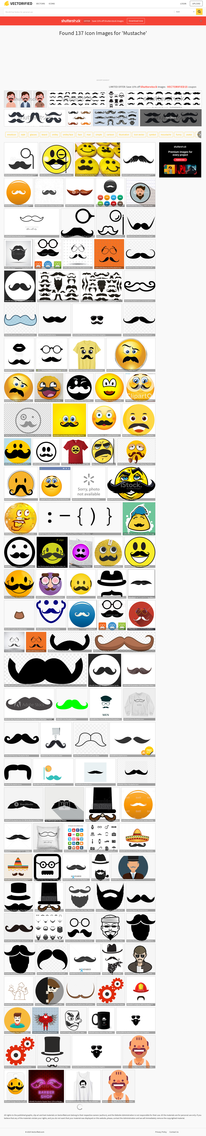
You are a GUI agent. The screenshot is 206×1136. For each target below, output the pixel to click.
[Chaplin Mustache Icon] (19, 615)
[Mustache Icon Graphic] (53, 772)
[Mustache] (81, 583)
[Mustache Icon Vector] (64, 804)
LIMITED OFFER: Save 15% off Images (137, 86)
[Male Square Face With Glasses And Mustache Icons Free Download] (47, 867)
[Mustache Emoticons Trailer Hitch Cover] (131, 355)
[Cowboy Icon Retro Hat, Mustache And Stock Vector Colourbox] (112, 959)
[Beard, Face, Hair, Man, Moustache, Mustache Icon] (79, 897)
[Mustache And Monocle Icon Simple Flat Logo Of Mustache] (21, 159)
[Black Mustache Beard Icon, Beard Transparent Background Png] (18, 927)
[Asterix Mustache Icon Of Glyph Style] (52, 959)
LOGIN (183, 3)
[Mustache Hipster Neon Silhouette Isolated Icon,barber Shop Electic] (46, 1086)
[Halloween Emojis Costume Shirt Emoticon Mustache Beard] (87, 355)
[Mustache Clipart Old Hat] (133, 867)
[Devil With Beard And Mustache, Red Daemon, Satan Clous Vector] (45, 1020)
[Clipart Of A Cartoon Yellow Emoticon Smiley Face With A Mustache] (140, 387)
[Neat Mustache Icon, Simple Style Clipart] (18, 837)
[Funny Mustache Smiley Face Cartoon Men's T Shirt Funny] (17, 451)
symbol (152, 134)
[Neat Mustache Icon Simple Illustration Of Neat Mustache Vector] (110, 192)
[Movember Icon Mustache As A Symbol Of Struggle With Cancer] (76, 867)
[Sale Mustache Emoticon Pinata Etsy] (108, 552)
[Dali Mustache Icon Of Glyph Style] (141, 223)
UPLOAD (196, 3)
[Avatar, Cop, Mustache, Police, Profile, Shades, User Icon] (140, 959)
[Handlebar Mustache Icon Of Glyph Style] (140, 254)
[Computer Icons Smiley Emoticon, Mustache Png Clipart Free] (27, 420)
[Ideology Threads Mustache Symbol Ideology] (20, 286)
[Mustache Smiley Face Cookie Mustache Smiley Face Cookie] (97, 159)
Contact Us (174, 1132)
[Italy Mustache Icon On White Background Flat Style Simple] (29, 704)
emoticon (11, 134)
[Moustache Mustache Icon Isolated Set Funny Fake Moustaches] (101, 286)
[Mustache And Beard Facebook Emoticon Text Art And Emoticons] (80, 518)
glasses (33, 134)
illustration (124, 134)
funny (178, 134)
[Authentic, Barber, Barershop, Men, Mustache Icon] (79, 927)
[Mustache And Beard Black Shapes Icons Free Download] (19, 959)
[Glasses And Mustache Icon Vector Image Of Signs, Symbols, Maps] (78, 254)
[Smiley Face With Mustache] (140, 552)
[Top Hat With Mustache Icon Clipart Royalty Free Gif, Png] (102, 804)
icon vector (139, 134)
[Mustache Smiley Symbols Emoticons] (55, 484)
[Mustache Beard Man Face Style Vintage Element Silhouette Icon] (49, 927)
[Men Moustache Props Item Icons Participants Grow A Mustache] (103, 837)
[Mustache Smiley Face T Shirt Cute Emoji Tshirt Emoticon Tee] (75, 451)
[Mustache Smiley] (21, 484)
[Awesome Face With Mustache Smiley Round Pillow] (49, 387)
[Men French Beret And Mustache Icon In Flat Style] (106, 704)
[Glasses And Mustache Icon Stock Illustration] (141, 615)
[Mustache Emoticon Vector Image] (139, 518)
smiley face (68, 134)
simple (99, 134)
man (89, 134)
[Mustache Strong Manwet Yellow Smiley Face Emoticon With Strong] (20, 518)
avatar (189, 134)
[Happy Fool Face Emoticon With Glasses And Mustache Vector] (50, 583)
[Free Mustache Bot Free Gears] (111, 991)
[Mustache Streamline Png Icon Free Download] (110, 223)
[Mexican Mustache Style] (21, 739)
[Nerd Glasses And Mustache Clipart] (51, 355)
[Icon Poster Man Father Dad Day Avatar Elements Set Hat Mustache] (100, 867)
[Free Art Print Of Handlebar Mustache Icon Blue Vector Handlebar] (82, 615)
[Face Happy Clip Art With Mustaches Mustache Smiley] (138, 420)
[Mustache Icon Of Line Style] (90, 739)
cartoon (110, 134)
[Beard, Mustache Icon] (140, 897)
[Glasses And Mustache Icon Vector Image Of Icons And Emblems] (14, 642)
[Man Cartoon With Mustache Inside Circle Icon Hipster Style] (140, 192)
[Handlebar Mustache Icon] (70, 642)
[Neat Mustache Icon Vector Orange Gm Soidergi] (138, 804)
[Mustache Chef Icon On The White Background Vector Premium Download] (18, 991)
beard (44, 134)
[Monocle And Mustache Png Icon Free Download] (78, 223)
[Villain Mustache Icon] (136, 772)
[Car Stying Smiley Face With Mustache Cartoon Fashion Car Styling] (79, 387)
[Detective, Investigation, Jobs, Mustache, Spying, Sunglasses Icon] (49, 991)
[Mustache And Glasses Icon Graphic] (97, 320)
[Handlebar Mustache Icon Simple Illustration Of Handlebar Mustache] (18, 192)
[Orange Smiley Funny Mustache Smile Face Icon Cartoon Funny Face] (15, 1086)
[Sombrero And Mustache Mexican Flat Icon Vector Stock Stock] (18, 867)
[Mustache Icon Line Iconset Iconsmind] (139, 286)
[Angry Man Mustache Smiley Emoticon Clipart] (18, 387)
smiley (55, 134)
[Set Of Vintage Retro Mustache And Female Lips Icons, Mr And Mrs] (19, 355)
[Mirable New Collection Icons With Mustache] (75, 837)
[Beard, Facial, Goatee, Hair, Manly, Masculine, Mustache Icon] (110, 897)
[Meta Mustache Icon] (31, 223)
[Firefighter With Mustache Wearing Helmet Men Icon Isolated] (141, 991)
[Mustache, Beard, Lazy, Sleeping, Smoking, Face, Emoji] (136, 451)
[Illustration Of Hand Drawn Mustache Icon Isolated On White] (139, 670)
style (23, 134)
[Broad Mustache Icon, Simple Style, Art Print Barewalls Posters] (141, 583)
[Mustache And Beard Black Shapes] (140, 927)
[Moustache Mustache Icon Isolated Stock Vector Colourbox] (58, 286)
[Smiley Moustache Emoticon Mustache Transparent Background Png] (19, 583)
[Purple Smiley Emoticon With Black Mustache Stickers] (80, 552)
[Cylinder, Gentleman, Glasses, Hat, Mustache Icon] (54, 1051)
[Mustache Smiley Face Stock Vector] (131, 484)
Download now (136, 20)
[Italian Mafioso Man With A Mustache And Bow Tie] (101, 1020)
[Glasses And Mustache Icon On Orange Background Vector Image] (109, 254)
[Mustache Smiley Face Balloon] (89, 484)
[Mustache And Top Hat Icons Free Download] (18, 897)
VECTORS (40, 3)
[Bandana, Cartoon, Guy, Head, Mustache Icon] (110, 927)
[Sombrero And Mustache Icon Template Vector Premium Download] (137, 837)
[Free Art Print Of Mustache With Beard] (18, 254)
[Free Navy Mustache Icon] (51, 615)
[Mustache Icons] (54, 320)
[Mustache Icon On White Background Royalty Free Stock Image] (23, 804)
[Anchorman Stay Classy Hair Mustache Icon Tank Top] (83, 1086)
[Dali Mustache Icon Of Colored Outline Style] (80, 991)
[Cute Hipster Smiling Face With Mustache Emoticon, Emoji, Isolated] (69, 420)
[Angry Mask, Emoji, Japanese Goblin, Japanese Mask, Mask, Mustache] (73, 1020)
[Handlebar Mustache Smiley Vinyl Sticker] (46, 451)
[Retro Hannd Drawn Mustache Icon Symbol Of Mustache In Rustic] (49, 192)
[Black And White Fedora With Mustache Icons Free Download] (111, 583)
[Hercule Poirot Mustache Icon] (45, 670)
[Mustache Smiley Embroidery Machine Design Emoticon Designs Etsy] (52, 552)
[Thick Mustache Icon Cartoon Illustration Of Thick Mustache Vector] (79, 192)
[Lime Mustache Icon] (72, 704)
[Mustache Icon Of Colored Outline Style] (20, 320)
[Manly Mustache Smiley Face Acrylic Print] (104, 451)
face (80, 134)
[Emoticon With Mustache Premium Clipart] (104, 420)
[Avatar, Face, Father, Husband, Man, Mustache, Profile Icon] (17, 1020)
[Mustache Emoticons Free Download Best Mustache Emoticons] (56, 159)
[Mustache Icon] (95, 772)
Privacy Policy (161, 1132)
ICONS (52, 3)
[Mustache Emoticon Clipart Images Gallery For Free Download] (19, 552)
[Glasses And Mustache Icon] (48, 254)
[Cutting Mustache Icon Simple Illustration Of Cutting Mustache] (138, 159)
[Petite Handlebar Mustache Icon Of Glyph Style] (139, 320)
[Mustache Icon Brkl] (56, 739)
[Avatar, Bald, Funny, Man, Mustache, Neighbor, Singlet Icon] (139, 1051)
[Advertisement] (103, 58)
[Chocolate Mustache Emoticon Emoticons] (109, 387)
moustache (166, 134)
